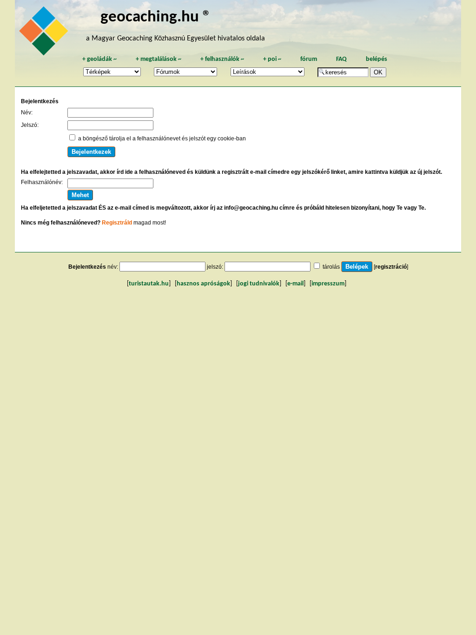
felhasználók (222, 59)
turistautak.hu (149, 284)
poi (272, 59)
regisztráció (391, 267)
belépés (376, 59)
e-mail (295, 284)
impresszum (327, 284)
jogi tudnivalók (258, 284)
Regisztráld (117, 222)
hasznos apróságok (203, 284)
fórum (308, 59)
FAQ (341, 59)
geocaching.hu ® (155, 17)
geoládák (99, 59)
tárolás (331, 267)
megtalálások (158, 59)
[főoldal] (45, 33)
